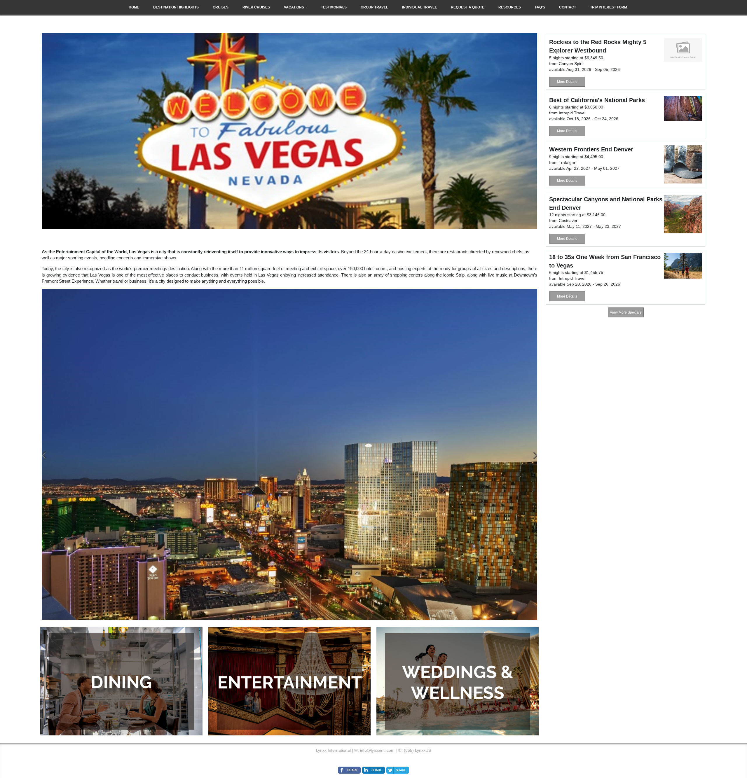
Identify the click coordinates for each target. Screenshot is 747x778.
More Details (567, 82)
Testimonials (334, 7)
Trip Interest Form (608, 7)
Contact (567, 7)
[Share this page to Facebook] (349, 770)
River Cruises (256, 7)
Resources (509, 7)
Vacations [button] (294, 7)
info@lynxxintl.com (377, 750)
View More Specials (625, 312)
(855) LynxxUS (417, 750)
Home (134, 7)
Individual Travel (419, 7)
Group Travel (374, 7)
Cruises (220, 7)
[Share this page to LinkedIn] (373, 770)
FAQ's (540, 7)
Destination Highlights (176, 7)
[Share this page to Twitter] (397, 770)
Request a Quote (467, 7)
